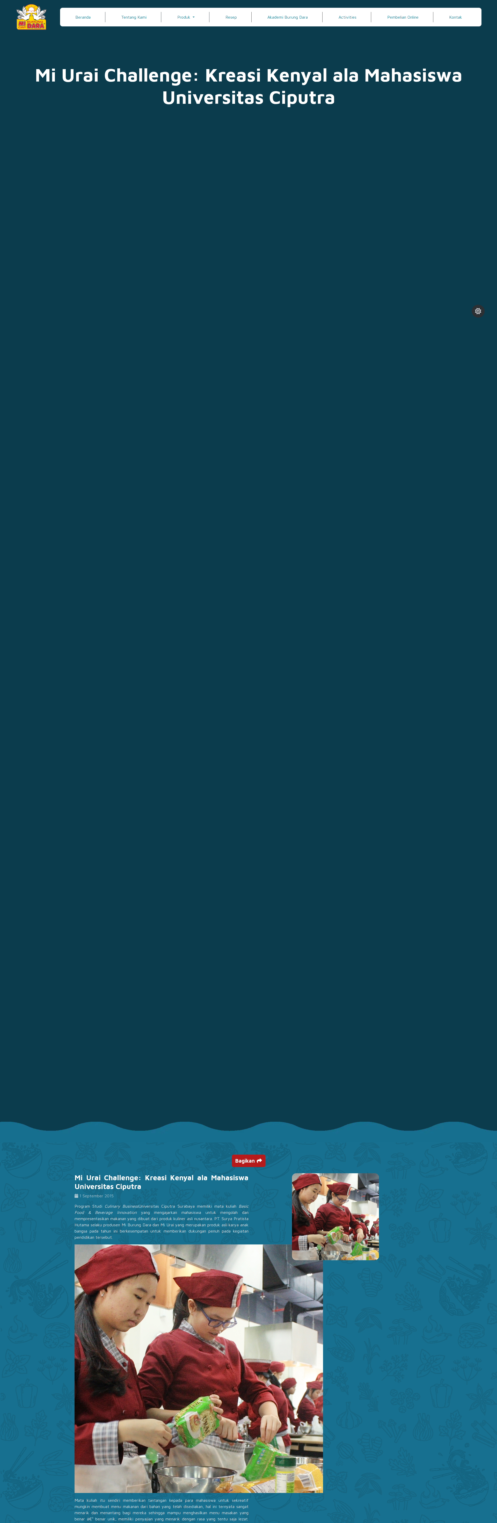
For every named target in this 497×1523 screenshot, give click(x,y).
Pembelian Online (403, 17)
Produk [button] (184, 17)
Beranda (83, 17)
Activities (347, 17)
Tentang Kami (134, 17)
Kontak (455, 17)
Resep (231, 17)
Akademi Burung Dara (287, 17)
